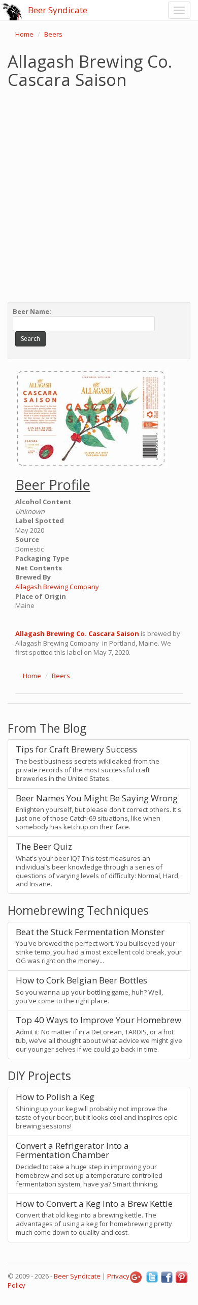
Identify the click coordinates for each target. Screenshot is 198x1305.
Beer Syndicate (57, 10)
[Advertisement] (99, 193)
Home (24, 34)
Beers (53, 34)
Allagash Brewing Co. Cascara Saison (77, 633)
